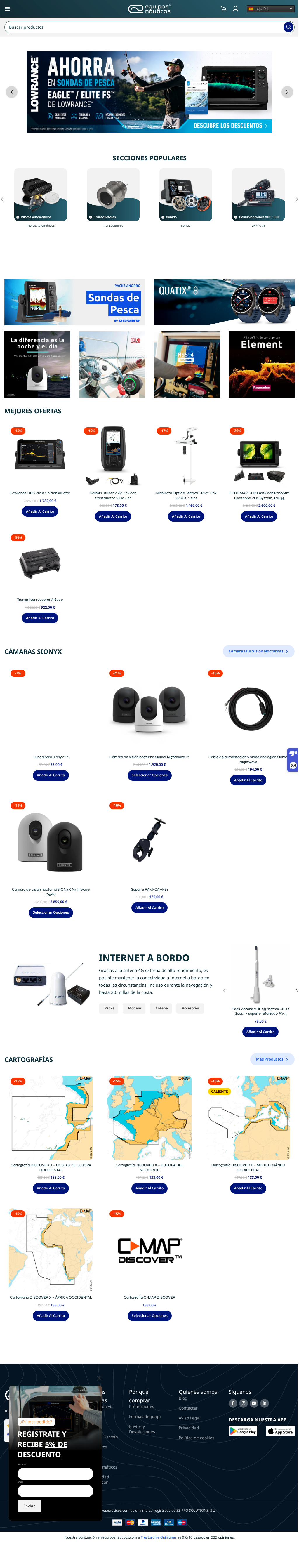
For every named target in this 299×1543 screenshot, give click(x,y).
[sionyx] (37, 364)
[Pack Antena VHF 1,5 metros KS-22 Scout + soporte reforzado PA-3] (261, 974)
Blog (183, 1398)
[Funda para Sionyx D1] (51, 710)
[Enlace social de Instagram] (243, 1403)
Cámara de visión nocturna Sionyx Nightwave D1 (149, 757)
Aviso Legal (190, 1418)
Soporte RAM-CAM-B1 (149, 889)
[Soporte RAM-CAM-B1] (149, 842)
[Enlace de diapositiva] (149, 92)
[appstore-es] (280, 1430)
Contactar (188, 1408)
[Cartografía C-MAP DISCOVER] (149, 1250)
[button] (12, 92)
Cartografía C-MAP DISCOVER (149, 1297)
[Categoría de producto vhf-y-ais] (258, 199)
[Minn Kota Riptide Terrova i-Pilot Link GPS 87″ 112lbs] (186, 456)
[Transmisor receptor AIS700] (40, 563)
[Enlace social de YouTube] (254, 1403)
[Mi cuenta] (235, 9)
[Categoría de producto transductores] (113, 199)
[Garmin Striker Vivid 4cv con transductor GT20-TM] (113, 456)
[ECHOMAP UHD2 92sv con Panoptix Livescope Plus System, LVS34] (259, 456)
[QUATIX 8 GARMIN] (224, 301)
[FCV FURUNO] (74, 301)
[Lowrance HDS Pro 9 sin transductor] (40, 456)
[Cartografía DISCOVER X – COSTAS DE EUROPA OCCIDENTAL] (51, 1118)
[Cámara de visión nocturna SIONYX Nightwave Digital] (51, 842)
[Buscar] (288, 27)
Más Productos (269, 1059)
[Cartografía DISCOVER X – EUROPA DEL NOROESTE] (149, 1118)
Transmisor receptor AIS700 (40, 600)
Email (20, 1481)
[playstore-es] (243, 1430)
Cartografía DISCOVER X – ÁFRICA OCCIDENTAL (51, 1297)
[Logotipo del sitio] (149, 8)
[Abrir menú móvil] (7, 9)
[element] (262, 364)
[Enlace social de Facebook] (233, 1403)
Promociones (141, 1406)
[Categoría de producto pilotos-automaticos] (40, 199)
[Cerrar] (99, 1378)
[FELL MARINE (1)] (112, 364)
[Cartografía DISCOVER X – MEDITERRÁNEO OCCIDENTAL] (248, 1118)
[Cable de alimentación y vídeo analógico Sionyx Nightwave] (248, 710)
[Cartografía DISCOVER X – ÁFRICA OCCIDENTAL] (51, 1250)
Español (260, 8)
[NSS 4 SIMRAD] (187, 364)
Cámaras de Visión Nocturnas (256, 651)
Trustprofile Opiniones (159, 1537)
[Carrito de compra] (224, 9)
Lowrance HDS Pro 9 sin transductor (40, 493)
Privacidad (189, 1428)
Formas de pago (145, 1416)
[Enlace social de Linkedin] (264, 1403)
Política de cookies (196, 1437)
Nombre (22, 1464)
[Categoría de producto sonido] (186, 199)
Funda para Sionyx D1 (51, 757)
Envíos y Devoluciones (142, 1429)
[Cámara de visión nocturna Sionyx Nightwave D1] (149, 710)
